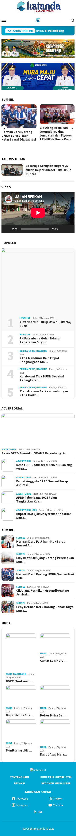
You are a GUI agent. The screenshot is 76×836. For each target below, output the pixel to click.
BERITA (24, 350)
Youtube (58, 805)
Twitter (58, 799)
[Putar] (7, 229)
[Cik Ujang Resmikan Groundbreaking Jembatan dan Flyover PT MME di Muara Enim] (57, 114)
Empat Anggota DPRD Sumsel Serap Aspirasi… (42, 483)
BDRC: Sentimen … (19, 681)
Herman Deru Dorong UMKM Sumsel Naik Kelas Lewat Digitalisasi (18, 135)
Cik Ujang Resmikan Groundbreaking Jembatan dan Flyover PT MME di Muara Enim (56, 133)
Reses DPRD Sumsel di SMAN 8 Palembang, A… (34, 453)
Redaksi (19, 783)
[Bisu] (62, 229)
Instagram (22, 805)
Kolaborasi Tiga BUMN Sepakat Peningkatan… (42, 378)
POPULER (8, 243)
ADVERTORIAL (12, 408)
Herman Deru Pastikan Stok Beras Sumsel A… (40, 543)
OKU (34, 510)
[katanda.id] (38, 20)
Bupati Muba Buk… (19, 715)
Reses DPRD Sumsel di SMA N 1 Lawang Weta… (44, 467)
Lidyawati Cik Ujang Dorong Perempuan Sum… (45, 560)
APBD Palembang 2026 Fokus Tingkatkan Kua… (36, 499)
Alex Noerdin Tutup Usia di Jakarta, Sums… (45, 324)
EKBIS (32, 350)
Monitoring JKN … (19, 750)
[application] (38, 212)
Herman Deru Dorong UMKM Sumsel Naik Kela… (45, 576)
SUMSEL (7, 99)
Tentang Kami (19, 777)
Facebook (22, 799)
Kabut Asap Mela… (53, 754)
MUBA (9, 674)
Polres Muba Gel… (53, 715)
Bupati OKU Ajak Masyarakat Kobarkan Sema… (44, 516)
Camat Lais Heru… (53, 661)
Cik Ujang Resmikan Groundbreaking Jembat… (42, 592)
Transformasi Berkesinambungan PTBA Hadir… (44, 393)
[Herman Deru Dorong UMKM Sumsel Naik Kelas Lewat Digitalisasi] (19, 116)
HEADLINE (25, 318)
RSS (40, 811)
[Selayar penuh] (69, 229)
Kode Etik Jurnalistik (56, 777)
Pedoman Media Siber (56, 783)
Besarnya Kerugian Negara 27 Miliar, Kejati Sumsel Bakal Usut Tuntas (48, 170)
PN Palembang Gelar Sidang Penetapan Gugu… (40, 340)
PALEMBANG (19, 674)
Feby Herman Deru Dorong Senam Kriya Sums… (44, 609)
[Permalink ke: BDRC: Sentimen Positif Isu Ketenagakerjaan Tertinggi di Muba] (21, 652)
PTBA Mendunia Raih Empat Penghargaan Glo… (39, 360)
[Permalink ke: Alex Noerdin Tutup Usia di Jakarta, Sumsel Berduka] (38, 281)
